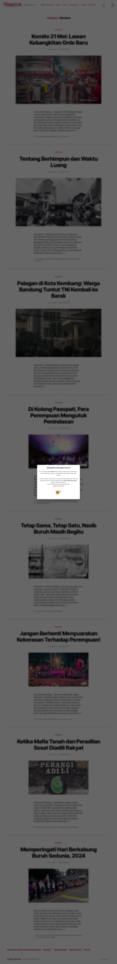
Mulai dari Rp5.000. (58, 486)
